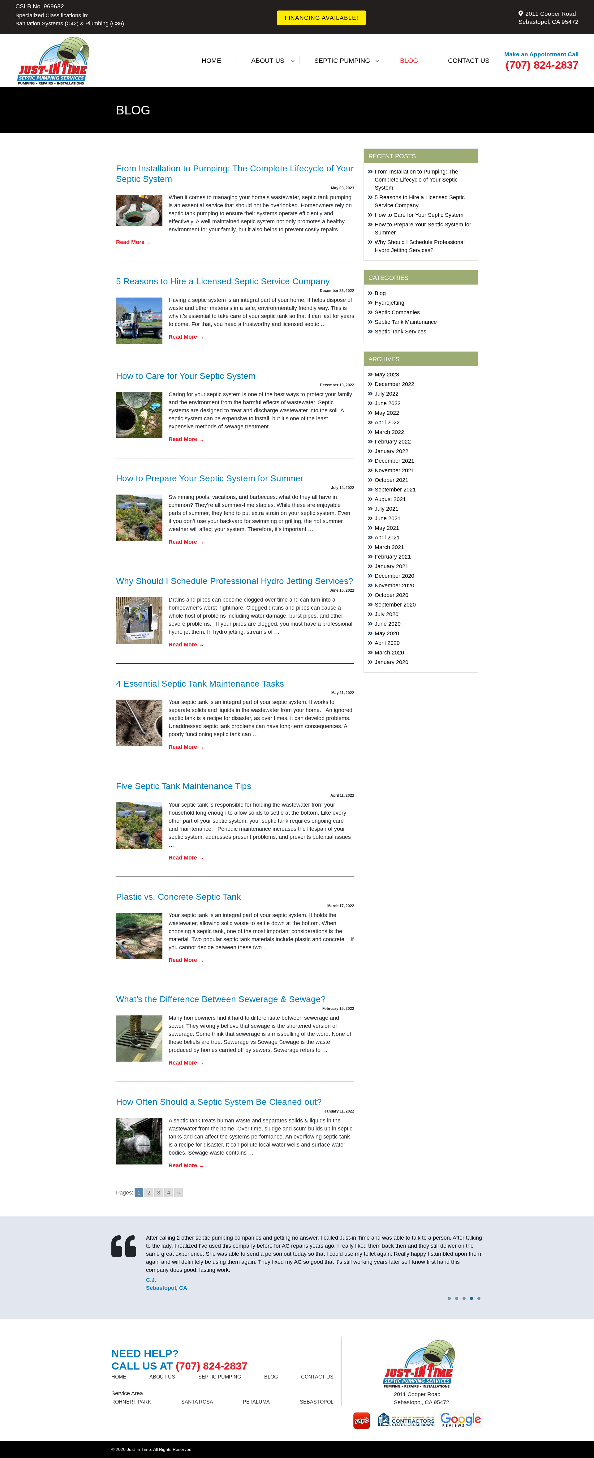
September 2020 (395, 605)
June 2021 (388, 518)
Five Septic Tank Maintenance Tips (183, 786)
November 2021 (394, 470)
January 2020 (391, 662)
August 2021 (390, 499)
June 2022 (388, 403)
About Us (267, 60)
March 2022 (389, 432)
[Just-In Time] (53, 60)
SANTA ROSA (197, 1401)
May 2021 (387, 528)
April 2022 (387, 422)
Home (211, 60)
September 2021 (395, 490)
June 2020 (388, 624)
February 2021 (393, 557)
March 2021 (389, 547)
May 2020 (387, 633)
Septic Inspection (342, 73)
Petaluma (256, 1401)
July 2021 (386, 509)
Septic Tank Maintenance (406, 322)
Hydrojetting (389, 303)
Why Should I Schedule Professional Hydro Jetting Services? (234, 581)
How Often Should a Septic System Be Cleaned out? (219, 1102)
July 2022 (386, 394)
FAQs (267, 73)
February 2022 (393, 442)
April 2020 (387, 643)
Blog (409, 60)
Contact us (468, 60)
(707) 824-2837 (542, 65)
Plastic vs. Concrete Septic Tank (178, 897)
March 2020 (389, 653)
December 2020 (394, 576)
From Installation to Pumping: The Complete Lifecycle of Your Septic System (416, 180)
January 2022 (391, 451)
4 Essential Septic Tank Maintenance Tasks (200, 683)
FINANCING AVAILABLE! (321, 18)
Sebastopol (317, 1401)
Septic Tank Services (400, 331)
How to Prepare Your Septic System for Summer (209, 478)
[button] (479, 1298)
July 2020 (386, 614)
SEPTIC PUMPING (342, 60)
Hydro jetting (342, 91)
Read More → (134, 242)
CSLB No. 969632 (39, 6)
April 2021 (387, 537)
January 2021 (391, 566)
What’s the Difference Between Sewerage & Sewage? (221, 999)
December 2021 (394, 461)
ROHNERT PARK (131, 1401)
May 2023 (387, 374)
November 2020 (394, 585)
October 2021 (391, 480)
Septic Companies (397, 312)
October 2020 (391, 595)
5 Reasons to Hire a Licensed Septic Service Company (223, 281)
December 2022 (394, 384)
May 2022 (387, 413)
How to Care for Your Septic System (186, 376)
